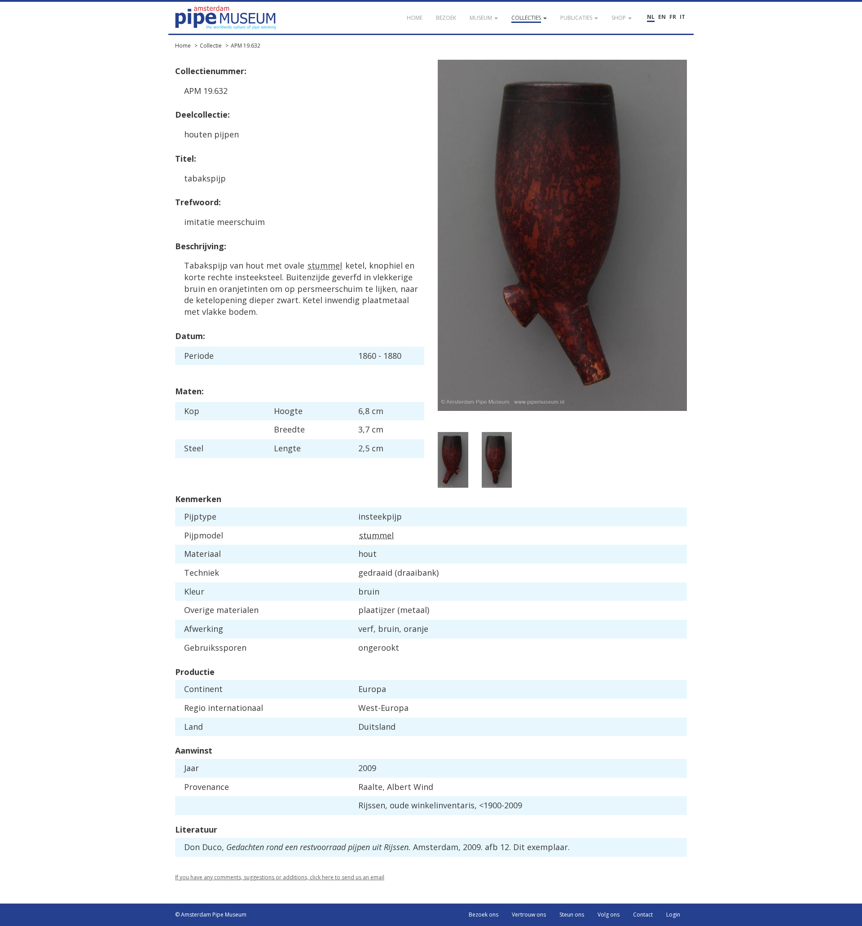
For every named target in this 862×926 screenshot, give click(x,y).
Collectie (211, 45)
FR (672, 17)
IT (682, 17)
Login (673, 914)
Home (183, 45)
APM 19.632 (245, 45)
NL (651, 17)
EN (662, 17)
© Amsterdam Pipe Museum (210, 914)
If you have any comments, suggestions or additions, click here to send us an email (279, 877)
